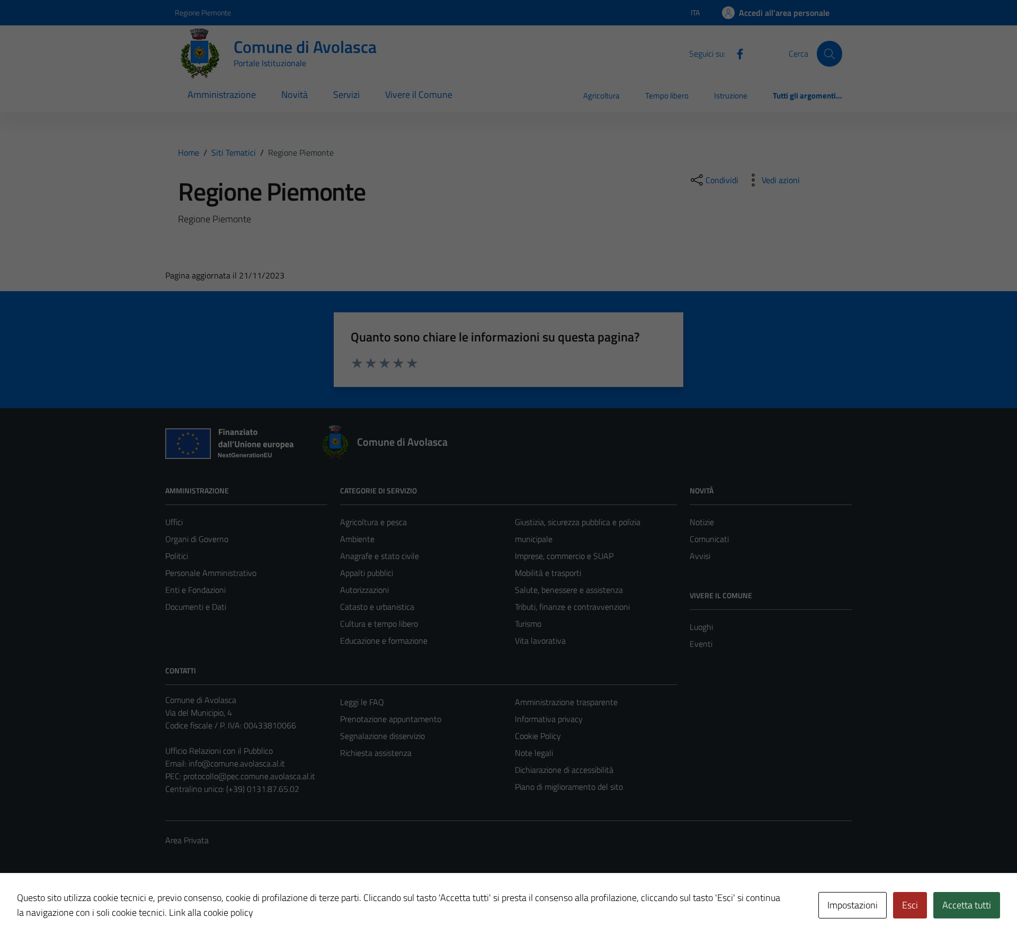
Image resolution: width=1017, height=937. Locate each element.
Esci (910, 905)
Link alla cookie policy (211, 912)
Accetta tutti (966, 905)
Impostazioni (852, 905)
